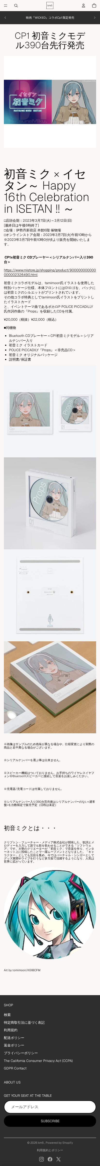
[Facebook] (50, 1159)
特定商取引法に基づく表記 (24, 1022)
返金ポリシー (14, 1045)
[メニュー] (5, 5)
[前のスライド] (5, 17)
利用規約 (10, 1030)
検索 (7, 1015)
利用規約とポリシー (50, 1150)
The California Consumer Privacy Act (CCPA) (38, 1061)
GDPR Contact (15, 1068)
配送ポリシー (14, 1038)
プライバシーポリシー (21, 1053)
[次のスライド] (94, 17)
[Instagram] (41, 1159)
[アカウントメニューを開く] (83, 5)
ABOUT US (12, 1082)
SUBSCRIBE (50, 1121)
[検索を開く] (16, 5)
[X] (58, 1159)
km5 (41, 1143)
